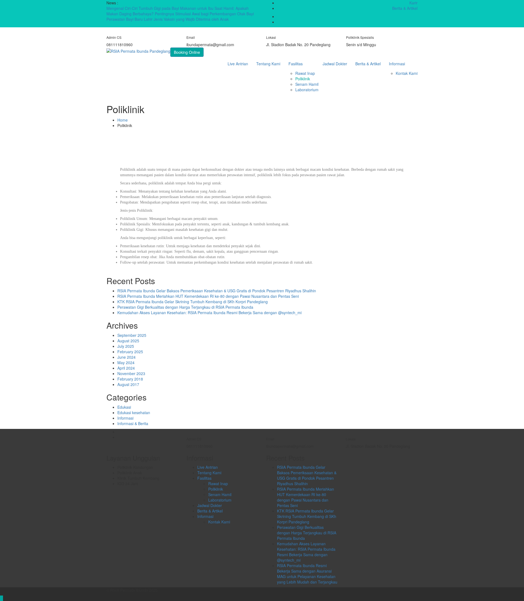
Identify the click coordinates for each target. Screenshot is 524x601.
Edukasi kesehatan (133, 412)
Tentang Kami (268, 63)
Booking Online (187, 52)
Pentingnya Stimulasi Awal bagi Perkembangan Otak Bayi (204, 13)
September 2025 (131, 335)
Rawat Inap (305, 73)
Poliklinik (302, 78)
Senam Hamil (306, 84)
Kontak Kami (407, 73)
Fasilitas (295, 63)
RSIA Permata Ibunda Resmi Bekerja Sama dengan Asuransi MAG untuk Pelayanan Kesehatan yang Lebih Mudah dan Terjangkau (307, 574)
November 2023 (131, 373)
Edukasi (124, 407)
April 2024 (126, 368)
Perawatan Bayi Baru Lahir (130, 19)
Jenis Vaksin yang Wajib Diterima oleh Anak (191, 19)
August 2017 (128, 384)
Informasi (397, 63)
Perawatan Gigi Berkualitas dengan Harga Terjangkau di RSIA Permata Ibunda (185, 307)
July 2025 (125, 346)
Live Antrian (238, 63)
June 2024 (126, 357)
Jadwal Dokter (335, 63)
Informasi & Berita (132, 423)
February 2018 (130, 379)
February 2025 (130, 351)
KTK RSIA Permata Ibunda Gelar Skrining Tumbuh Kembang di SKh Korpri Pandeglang (192, 301)
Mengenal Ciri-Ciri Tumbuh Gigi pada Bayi (143, 8)
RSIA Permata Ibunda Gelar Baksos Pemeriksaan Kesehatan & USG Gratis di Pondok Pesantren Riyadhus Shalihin (216, 290)
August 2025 (128, 340)
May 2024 (126, 362)
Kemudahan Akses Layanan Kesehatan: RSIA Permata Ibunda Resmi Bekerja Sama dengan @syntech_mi (209, 312)
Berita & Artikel (405, 8)
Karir (413, 2)
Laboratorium (306, 89)
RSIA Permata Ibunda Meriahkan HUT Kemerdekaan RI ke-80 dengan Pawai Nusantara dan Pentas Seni (208, 296)
